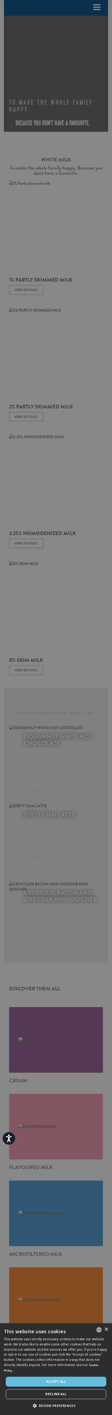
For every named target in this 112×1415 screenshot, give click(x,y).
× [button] (106, 1329)
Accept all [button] (56, 1381)
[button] (56, 1405)
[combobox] (99, 1329)
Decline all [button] (55, 1394)
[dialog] (56, 1369)
